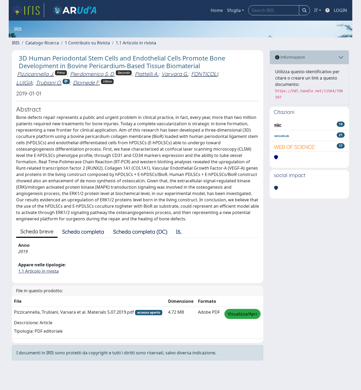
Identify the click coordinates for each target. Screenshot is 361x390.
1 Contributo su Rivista (87, 43)
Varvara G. (174, 74)
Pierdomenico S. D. (92, 74)
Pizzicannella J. (35, 74)
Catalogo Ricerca (42, 43)
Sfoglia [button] (234, 10)
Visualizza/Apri (242, 314)
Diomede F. (86, 82)
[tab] (179, 231)
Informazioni (292, 57)
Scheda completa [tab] (83, 231)
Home (217, 10)
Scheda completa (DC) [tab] (140, 231)
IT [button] (316, 10)
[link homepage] (28, 10)
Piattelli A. (146, 74)
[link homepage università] (74, 10)
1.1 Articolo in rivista (136, 43)
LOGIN (340, 10)
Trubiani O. (49, 82)
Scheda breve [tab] (36, 231)
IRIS (16, 43)
